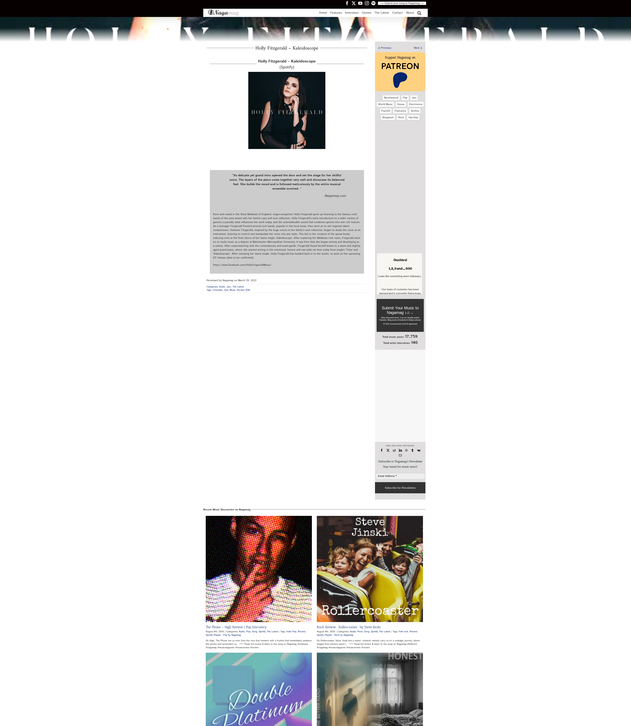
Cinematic (218, 290)
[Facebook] (382, 450)
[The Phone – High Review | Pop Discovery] (259, 569)
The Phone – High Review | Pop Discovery (236, 627)
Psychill (385, 111)
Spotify (262, 631)
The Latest (238, 286)
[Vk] (419, 450)
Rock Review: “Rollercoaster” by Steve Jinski (349, 627)
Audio (222, 286)
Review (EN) (243, 290)
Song (254, 631)
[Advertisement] (399, 139)
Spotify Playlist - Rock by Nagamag (335, 635)
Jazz (229, 286)
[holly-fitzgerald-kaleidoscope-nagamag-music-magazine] (286, 73)
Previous (386, 48)
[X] (388, 450)
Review (301, 631)
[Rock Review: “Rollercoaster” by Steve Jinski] (370, 569)
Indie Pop (291, 631)
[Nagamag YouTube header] (361, 3)
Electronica (415, 104)
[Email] (400, 455)
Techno (415, 111)
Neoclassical (391, 98)
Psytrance (400, 111)
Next (417, 48)
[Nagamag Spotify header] (374, 3)
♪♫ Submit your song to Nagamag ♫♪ (402, 3)
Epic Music (229, 290)
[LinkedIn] (400, 450)
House (401, 104)
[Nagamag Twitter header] (355, 3)
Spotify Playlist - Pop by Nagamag (223, 635)
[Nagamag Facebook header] (348, 3)
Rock (401, 117)
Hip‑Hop (413, 117)
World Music (385, 104)
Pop (405, 98)
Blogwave (388, 117)
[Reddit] (394, 450)
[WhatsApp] (406, 450)
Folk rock (403, 631)
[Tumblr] (412, 450)
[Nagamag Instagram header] (368, 3)
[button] (419, 13)
